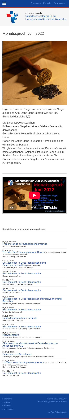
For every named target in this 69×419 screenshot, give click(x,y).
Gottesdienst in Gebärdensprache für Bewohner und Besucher (32, 300)
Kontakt (47, 3)
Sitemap (7, 406)
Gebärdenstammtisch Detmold (19, 318)
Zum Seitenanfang (59, 412)
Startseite (36, 3)
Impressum (59, 3)
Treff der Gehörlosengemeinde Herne (23, 252)
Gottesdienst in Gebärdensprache (21, 273)
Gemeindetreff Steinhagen (17, 354)
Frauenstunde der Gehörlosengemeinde (24, 243)
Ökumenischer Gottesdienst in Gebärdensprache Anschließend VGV (30, 344)
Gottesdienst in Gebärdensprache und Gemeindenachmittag (24, 264)
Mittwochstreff (10, 334)
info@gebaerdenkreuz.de (55, 401)
